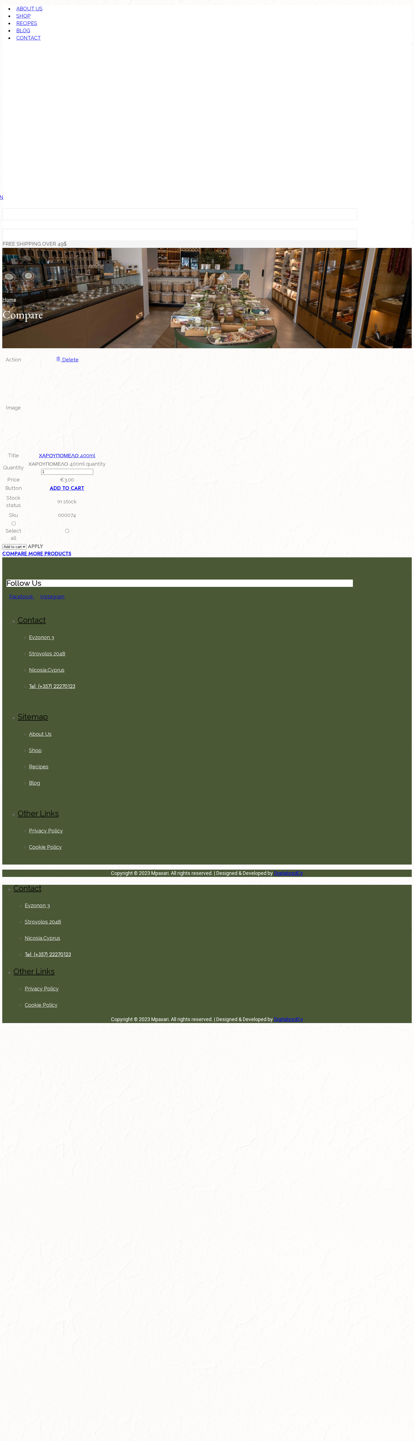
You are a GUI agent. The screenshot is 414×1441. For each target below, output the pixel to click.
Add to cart (67, 488)
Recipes (26, 23)
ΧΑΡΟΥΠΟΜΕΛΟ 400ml (67, 455)
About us (29, 9)
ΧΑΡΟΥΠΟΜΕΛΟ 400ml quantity (67, 464)
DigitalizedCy (288, 873)
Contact (28, 38)
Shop (23, 16)
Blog (23, 30)
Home (9, 299)
